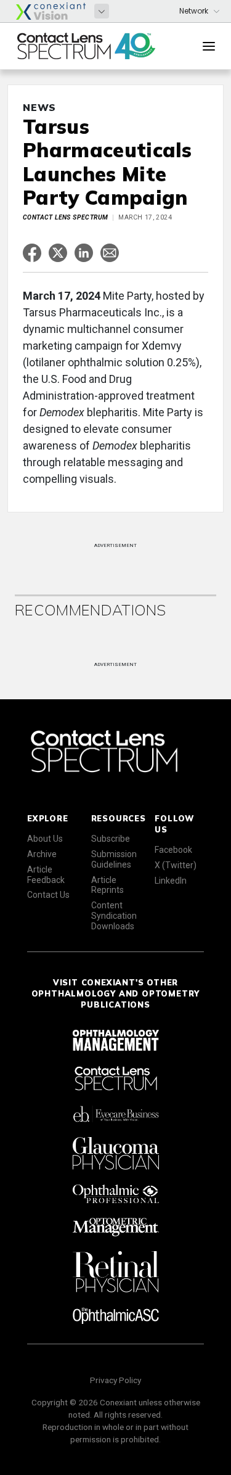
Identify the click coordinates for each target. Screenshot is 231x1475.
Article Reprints (107, 885)
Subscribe (110, 839)
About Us (45, 839)
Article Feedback (46, 875)
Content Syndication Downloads (114, 915)
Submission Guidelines (114, 859)
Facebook (173, 850)
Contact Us (48, 895)
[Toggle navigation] (209, 46)
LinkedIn (171, 880)
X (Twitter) (176, 865)
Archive (42, 854)
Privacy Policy (115, 1380)
